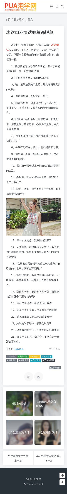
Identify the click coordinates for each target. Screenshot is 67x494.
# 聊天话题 (24, 360)
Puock (40, 484)
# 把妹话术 (23, 356)
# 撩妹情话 (35, 356)
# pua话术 (11, 356)
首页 (7, 19)
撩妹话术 (19, 19)
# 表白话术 (35, 360)
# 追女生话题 (48, 360)
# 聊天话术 (12, 360)
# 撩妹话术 (46, 356)
